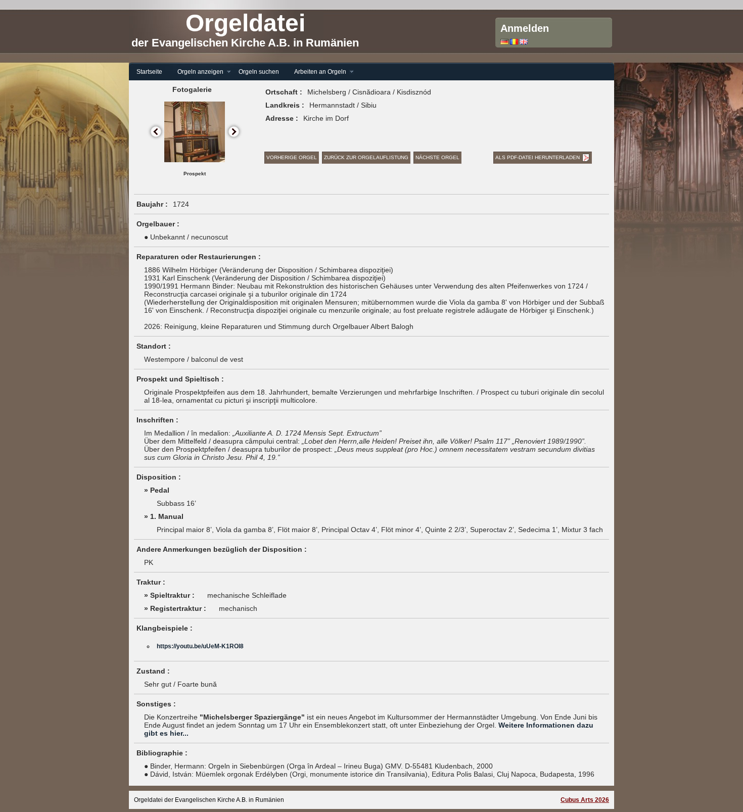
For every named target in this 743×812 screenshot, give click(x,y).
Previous (156, 132)
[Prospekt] (194, 160)
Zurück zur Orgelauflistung (366, 157)
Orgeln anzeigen (196, 72)
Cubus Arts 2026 (585, 799)
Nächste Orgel (437, 157)
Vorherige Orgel (291, 157)
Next (234, 132)
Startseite (149, 71)
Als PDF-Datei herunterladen (537, 157)
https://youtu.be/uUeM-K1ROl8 (200, 646)
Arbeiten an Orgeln (316, 72)
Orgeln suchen (259, 71)
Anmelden (524, 28)
